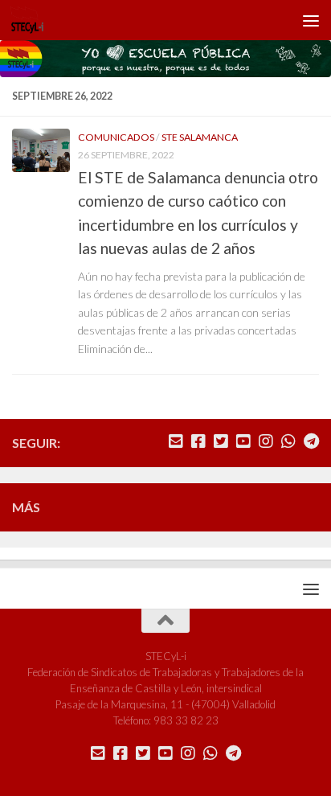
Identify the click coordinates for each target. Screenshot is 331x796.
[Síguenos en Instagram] (266, 441)
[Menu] (311, 20)
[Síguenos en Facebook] (198, 441)
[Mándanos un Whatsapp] (288, 441)
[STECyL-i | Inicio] (32, 20)
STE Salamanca (199, 137)
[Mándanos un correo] (176, 441)
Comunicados (116, 137)
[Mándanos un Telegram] (311, 441)
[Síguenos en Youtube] (243, 441)
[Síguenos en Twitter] (221, 441)
